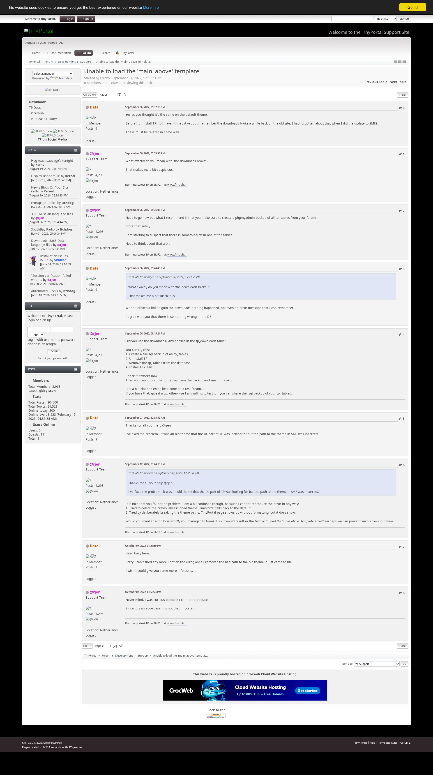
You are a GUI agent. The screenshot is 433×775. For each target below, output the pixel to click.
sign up (45, 320)
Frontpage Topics (43, 203)
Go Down (89, 94)
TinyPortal (361, 742)
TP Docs (34, 107)
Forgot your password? (52, 358)
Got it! (413, 7)
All (125, 94)
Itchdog (68, 203)
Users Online (44, 424)
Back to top (216, 710)
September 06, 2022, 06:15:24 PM (145, 333)
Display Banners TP (45, 176)
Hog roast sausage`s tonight (52, 160)
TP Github (36, 113)
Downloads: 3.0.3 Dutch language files (49, 242)
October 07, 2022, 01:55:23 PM (143, 592)
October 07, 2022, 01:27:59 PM (143, 545)
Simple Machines (52, 742)
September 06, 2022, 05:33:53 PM (145, 153)
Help (372, 742)
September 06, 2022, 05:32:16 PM (145, 107)
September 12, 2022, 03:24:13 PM (145, 464)
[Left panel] (395, 62)
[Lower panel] (400, 62)
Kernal (40, 164)
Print (402, 94)
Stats (31, 369)
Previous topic (375, 82)
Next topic (398, 82)
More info (151, 7)
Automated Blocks (44, 291)
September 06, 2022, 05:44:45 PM (145, 268)
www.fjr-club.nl (177, 185)
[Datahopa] (87, 134)
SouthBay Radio (43, 229)
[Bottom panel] (404, 62)
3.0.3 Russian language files (52, 214)
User (31, 306)
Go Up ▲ (405, 742)
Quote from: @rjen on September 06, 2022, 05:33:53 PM (166, 277)
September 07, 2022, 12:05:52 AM (145, 417)
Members (41, 380)
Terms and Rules (387, 742)
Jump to (347, 664)
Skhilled (60, 260)
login (31, 320)
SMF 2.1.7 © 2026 (32, 742)
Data (94, 107)
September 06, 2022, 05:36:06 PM (145, 210)
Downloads (37, 102)
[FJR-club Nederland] (87, 186)
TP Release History (42, 119)
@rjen (39, 218)
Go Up (87, 646)
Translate (66, 78)
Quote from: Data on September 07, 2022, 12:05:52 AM (165, 473)
